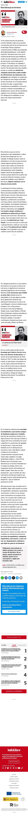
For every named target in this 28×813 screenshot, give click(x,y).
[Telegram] (13, 768)
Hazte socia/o (14, 761)
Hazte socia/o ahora (14, 611)
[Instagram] (16, 768)
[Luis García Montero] (3, 33)
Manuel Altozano (5, 660)
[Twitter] (11, 768)
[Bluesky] (8, 768)
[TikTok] (22, 768)
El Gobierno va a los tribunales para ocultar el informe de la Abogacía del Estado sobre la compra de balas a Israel (11, 650)
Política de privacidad (14, 785)
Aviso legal (14, 783)
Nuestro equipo (14, 776)
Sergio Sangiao (5, 652)
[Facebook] (5, 768)
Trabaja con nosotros (14, 779)
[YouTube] (19, 768)
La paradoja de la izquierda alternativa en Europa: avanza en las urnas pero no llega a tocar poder (11, 666)
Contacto (14, 774)
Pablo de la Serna (5, 668)
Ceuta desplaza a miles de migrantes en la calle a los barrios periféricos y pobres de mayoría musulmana (10, 682)
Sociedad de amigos (14, 781)
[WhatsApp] (3, 768)
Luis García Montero (12, 32)
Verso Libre (3, 573)
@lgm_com (10, 34)
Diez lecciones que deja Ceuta (9, 674)
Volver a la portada (14, 691)
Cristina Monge (4, 675)
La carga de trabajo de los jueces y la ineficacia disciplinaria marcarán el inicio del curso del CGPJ (10, 658)
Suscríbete (21, 1)
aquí (4, 565)
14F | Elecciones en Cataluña (14, 573)
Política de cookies (14, 787)
